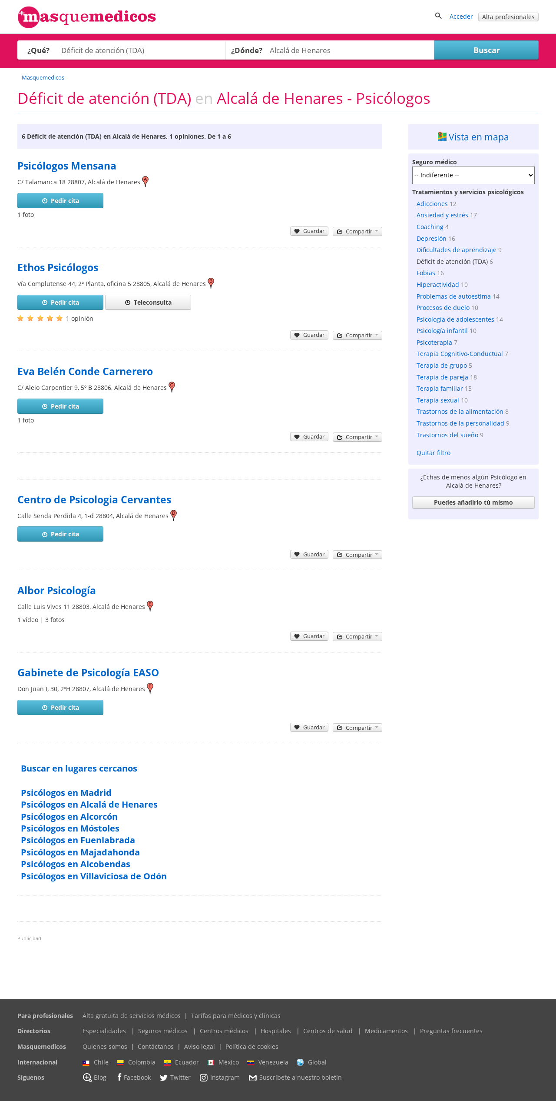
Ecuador (187, 1062)
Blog (100, 1078)
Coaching (430, 227)
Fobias (426, 273)
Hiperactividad (438, 284)
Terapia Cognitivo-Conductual (460, 353)
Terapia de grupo (442, 365)
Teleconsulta (153, 302)
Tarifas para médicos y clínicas (236, 1015)
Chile (101, 1062)
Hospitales (276, 1031)
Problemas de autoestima (454, 296)
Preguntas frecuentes (451, 1031)
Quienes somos (105, 1046)
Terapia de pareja (442, 377)
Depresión (432, 238)
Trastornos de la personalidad (460, 423)
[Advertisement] (473, 653)
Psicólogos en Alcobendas (75, 864)
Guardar (313, 231)
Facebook (137, 1078)
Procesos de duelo (443, 307)
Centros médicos (224, 1031)
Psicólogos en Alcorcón (69, 816)
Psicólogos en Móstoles (70, 828)
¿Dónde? (246, 50)
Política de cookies (251, 1046)
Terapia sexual (438, 400)
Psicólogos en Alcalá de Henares (89, 804)
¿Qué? (38, 50)
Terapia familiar (440, 388)
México (228, 1062)
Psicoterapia (434, 342)
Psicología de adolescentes (455, 319)
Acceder (461, 16)
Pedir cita (65, 200)
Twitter (180, 1078)
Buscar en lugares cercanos (79, 768)
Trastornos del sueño (447, 435)
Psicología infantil (442, 330)
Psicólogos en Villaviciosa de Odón (94, 876)
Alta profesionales (508, 17)
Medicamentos (386, 1031)
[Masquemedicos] (86, 26)
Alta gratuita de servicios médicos (132, 1015)
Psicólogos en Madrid (66, 792)
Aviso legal (199, 1046)
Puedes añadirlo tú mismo (473, 502)
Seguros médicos (163, 1031)
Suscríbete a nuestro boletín (300, 1078)
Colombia (142, 1062)
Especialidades (104, 1031)
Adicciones (432, 204)
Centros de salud (328, 1031)
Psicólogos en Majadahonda (80, 852)
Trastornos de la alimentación (460, 411)
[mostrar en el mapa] (145, 182)
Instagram (225, 1078)
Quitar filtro (433, 453)
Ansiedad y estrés (442, 215)
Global (317, 1062)
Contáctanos (156, 1046)
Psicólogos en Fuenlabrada (78, 840)
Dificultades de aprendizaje (456, 250)
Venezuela (273, 1062)
